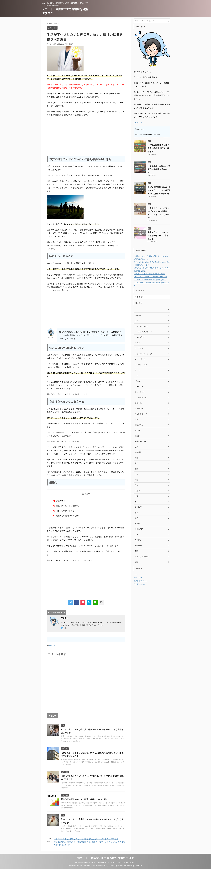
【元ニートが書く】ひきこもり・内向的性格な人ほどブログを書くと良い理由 (86, 839)
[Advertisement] (85, 136)
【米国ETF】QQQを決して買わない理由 (149, 274)
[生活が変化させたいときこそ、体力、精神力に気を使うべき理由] (89, 602)
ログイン (137, 574)
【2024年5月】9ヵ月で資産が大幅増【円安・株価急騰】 (158, 148)
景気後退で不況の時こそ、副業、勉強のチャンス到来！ (85, 799)
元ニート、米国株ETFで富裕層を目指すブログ (105, 857)
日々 (55, 646)
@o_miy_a (138, 122)
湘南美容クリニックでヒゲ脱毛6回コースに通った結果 (158, 235)
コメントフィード (140, 581)
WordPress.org (139, 584)
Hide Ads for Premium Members (147, 135)
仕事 (51, 646)
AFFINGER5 (138, 866)
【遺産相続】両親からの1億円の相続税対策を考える (159, 169)
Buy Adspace (140, 129)
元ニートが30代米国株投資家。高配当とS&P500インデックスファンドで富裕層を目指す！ (105, 863)
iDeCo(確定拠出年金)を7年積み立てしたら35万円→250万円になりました (159, 190)
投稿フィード (139, 577)
